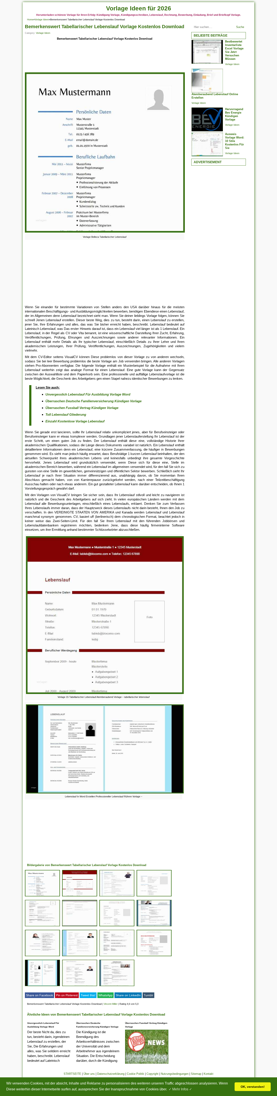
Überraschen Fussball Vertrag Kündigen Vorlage (81, 408)
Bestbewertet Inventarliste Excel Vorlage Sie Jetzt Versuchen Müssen (234, 50)
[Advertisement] (104, 56)
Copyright (152, 1073)
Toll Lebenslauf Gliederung (65, 414)
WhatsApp (105, 995)
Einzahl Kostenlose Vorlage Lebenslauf (75, 421)
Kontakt (208, 1073)
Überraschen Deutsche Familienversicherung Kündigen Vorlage (93, 401)
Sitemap (196, 1073)
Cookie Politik (135, 1073)
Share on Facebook (39, 995)
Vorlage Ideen (42, 19)
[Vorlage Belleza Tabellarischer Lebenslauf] (105, 232)
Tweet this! (88, 995)
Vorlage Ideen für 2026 (138, 8)
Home (30, 19)
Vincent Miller (111, 1004)
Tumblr (148, 995)
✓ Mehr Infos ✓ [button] (180, 1089)
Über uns (89, 1073)
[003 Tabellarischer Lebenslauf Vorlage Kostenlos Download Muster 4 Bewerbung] (154, 956)
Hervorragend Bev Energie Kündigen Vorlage (234, 114)
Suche (240, 27)
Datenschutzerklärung (110, 1073)
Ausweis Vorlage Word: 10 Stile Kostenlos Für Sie (234, 141)
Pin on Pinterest (67, 995)
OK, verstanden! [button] (253, 1086)
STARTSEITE (72, 1073)
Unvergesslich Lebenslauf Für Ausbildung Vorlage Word (87, 394)
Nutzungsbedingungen (174, 1073)
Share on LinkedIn (128, 995)
